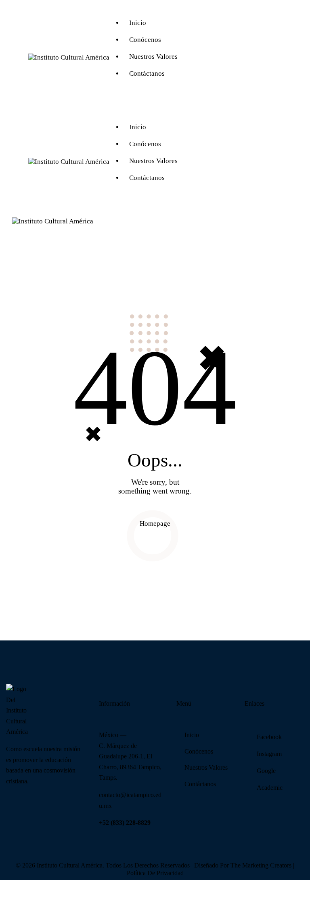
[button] (160, 225)
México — (112, 734)
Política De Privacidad (155, 872)
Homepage (155, 523)
